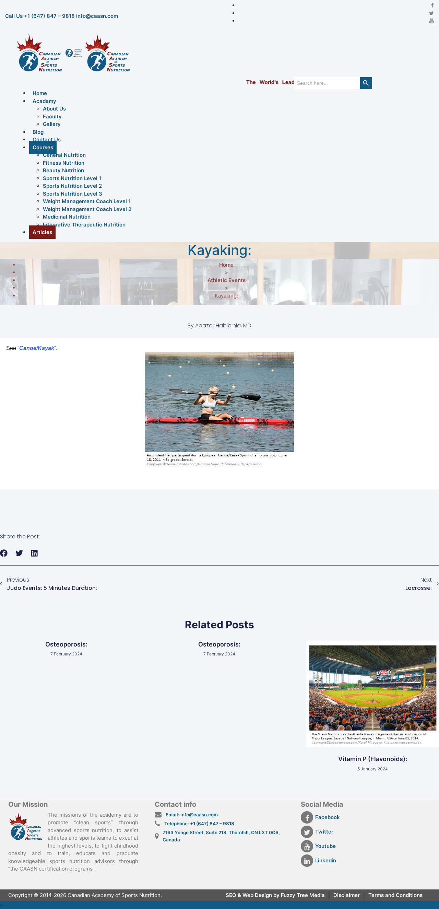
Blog (38, 132)
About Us (54, 108)
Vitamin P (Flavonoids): (372, 758)
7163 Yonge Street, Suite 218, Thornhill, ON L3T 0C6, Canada (221, 836)
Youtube (325, 846)
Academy (44, 101)
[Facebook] (432, 5)
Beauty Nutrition (63, 170)
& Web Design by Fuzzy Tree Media (281, 895)
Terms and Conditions (395, 895)
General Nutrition (64, 155)
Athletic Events (226, 280)
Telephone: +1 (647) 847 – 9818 (199, 823)
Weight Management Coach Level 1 (87, 201)
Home (40, 93)
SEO (232, 895)
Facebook (327, 817)
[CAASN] (73, 52)
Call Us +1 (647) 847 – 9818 (40, 16)
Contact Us (47, 139)
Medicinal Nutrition (67, 216)
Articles (42, 232)
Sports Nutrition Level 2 (72, 186)
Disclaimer (346, 895)
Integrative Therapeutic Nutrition (84, 224)
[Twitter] (431, 13)
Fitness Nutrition (63, 163)
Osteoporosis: (66, 644)
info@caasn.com (97, 16)
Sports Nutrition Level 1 (72, 178)
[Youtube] (431, 21)
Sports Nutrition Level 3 (72, 193)
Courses (43, 147)
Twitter (324, 831)
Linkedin (325, 860)
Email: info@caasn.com (192, 814)
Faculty (52, 116)
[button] (4, 553)
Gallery (52, 124)
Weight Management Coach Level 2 (87, 209)
